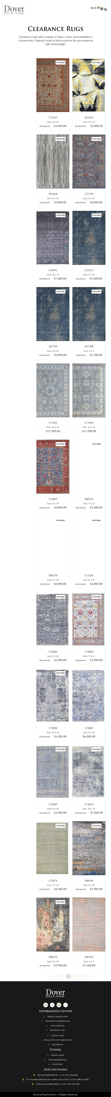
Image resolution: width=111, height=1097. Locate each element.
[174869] (52, 493)
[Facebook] (45, 1005)
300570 (52, 576)
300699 (52, 957)
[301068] (52, 188)
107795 (52, 347)
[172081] (88, 722)
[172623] (52, 111)
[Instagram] (65, 1005)
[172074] (52, 875)
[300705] (88, 951)
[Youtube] (59, 1005)
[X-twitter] (52, 1005)
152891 (52, 270)
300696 (88, 881)
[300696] (88, 875)
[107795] (52, 340)
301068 (52, 194)
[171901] (52, 417)
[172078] (88, 798)
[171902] (88, 417)
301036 (88, 118)
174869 (52, 499)
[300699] (52, 951)
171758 (88, 194)
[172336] (88, 569)
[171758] (88, 188)
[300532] (88, 493)
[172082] (52, 722)
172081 (88, 728)
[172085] (52, 798)
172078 (88, 805)
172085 (52, 805)
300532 (88, 499)
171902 (88, 423)
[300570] (52, 569)
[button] (101, 8)
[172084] (52, 646)
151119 (88, 270)
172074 (52, 881)
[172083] (88, 646)
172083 (88, 652)
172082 (52, 728)
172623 (52, 118)
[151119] (88, 264)
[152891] (52, 264)
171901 (52, 423)
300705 (88, 957)
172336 (88, 576)
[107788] (88, 340)
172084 (52, 652)
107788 (88, 347)
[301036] (88, 111)
